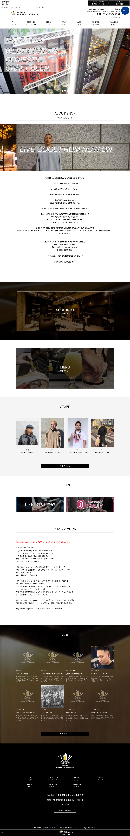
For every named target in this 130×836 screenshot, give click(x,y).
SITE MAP (38, 828)
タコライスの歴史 (22, 674)
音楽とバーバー (71, 713)
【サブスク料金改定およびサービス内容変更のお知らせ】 (59, 674)
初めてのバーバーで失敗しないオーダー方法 (30, 713)
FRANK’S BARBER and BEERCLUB (68, 828)
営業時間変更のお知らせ (74, 674)
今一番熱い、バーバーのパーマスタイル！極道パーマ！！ (109, 674)
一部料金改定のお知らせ (99, 713)
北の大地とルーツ (47, 713)
